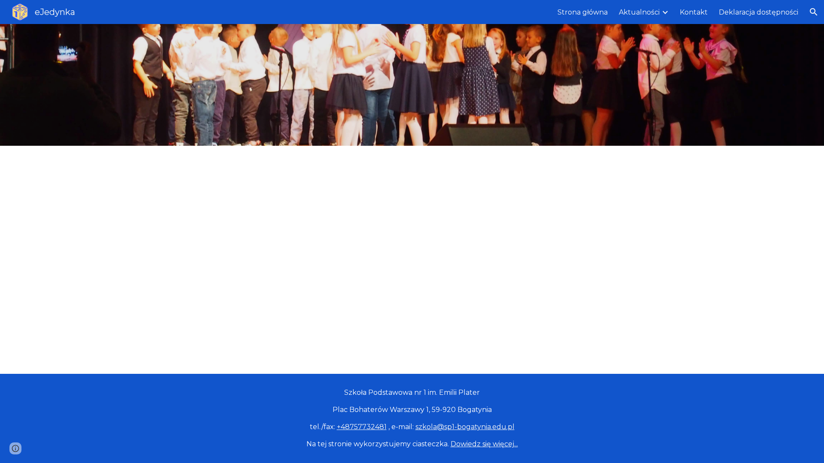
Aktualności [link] (639, 12)
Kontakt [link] (694, 12)
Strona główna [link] (582, 12)
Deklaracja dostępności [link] (758, 12)
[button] (813, 12)
